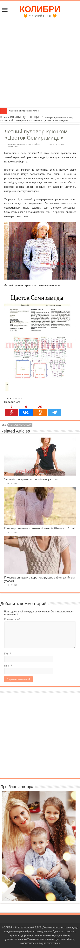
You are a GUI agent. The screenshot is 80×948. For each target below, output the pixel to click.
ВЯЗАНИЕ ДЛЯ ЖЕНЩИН (25, 117)
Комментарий (12, 619)
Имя (7, 653)
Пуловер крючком (20, 425)
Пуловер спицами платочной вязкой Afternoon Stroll (39, 528)
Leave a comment (55, 144)
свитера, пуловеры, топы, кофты (24, 144)
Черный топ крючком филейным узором (30, 479)
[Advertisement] (40, 64)
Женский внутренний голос (24, 110)
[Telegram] (54, 410)
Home (3, 117)
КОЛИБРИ (40, 9)
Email (8, 665)
